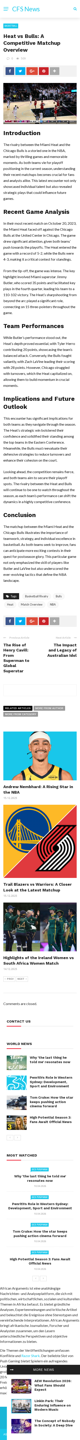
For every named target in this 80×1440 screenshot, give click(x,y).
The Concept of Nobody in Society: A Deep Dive (54, 1423)
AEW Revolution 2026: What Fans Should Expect (52, 1385)
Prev (10, 979)
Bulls (59, 596)
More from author (49, 708)
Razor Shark (30, 1355)
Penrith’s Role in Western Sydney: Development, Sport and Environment (51, 1082)
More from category (20, 714)
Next (20, 979)
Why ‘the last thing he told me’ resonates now (50, 1060)
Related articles (18, 708)
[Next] (17, 1137)
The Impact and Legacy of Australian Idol (62, 650)
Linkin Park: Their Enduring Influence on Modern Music (52, 1405)
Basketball (10, 25)
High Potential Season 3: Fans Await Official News (51, 1119)
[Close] (12, 1370)
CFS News (26, 9)
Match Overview (31, 604)
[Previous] (10, 1137)
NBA (53, 604)
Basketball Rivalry (36, 596)
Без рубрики (40, 1169)
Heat (10, 604)
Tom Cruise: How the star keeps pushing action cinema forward (51, 1102)
